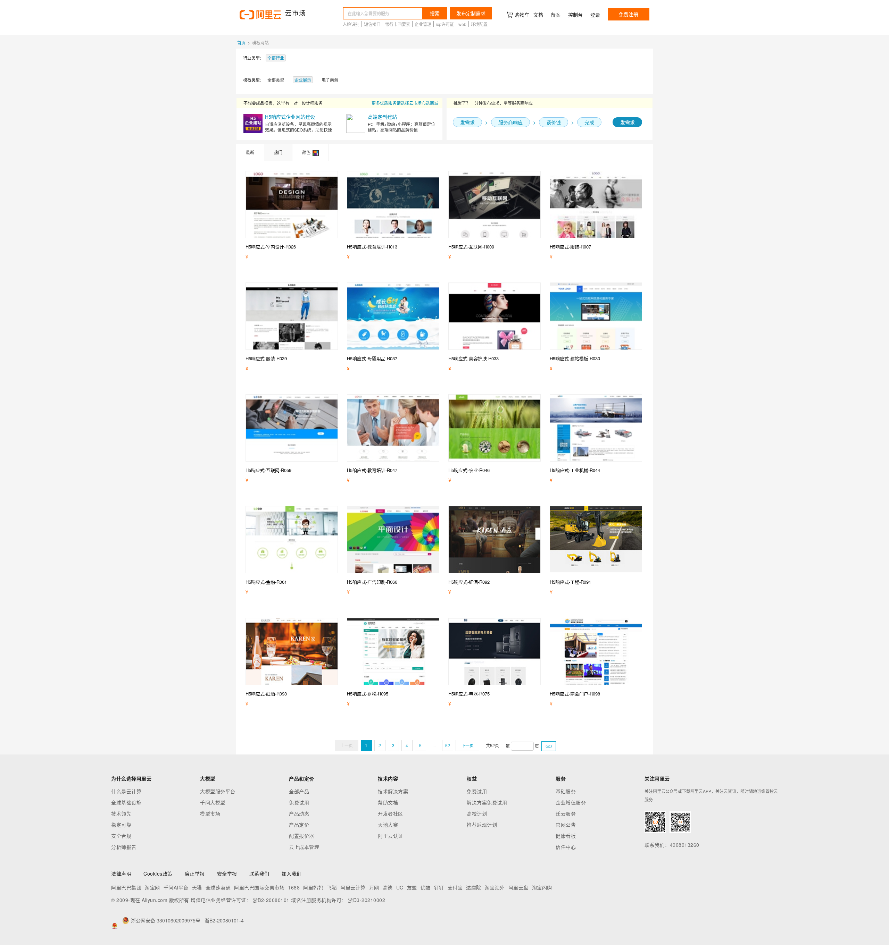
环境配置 (479, 24)
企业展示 (302, 80)
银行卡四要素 (397, 24)
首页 (241, 42)
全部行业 (275, 58)
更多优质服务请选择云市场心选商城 (405, 103)
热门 (278, 152)
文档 (538, 14)
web (462, 24)
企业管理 (423, 24)
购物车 (522, 14)
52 (447, 745)
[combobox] (383, 13)
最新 (250, 152)
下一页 (467, 745)
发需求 (627, 122)
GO (549, 746)
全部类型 (275, 80)
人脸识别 (351, 24)
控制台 (575, 14)
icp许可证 (445, 24)
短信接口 (372, 24)
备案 (555, 14)
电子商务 (330, 80)
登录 (595, 14)
